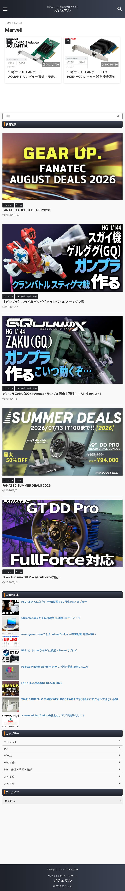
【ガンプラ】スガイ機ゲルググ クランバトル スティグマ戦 (43, 302)
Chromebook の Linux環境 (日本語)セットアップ (50, 618)
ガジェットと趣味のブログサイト (62, 875)
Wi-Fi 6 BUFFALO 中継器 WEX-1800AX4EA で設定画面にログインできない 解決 (69, 699)
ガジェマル (62, 10)
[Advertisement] (62, 830)
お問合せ (51, 869)
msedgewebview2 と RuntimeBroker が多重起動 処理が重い (58, 634)
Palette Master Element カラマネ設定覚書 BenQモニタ (54, 666)
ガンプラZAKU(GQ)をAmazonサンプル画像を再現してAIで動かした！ (52, 394)
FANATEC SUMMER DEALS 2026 (26, 485)
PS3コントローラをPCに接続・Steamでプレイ (49, 650)
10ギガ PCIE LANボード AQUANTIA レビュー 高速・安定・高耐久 (32, 76)
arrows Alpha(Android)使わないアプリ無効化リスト (53, 715)
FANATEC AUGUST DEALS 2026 (26, 210)
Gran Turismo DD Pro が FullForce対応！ (31, 577)
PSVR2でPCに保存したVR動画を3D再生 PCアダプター (54, 601)
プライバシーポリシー (68, 869)
